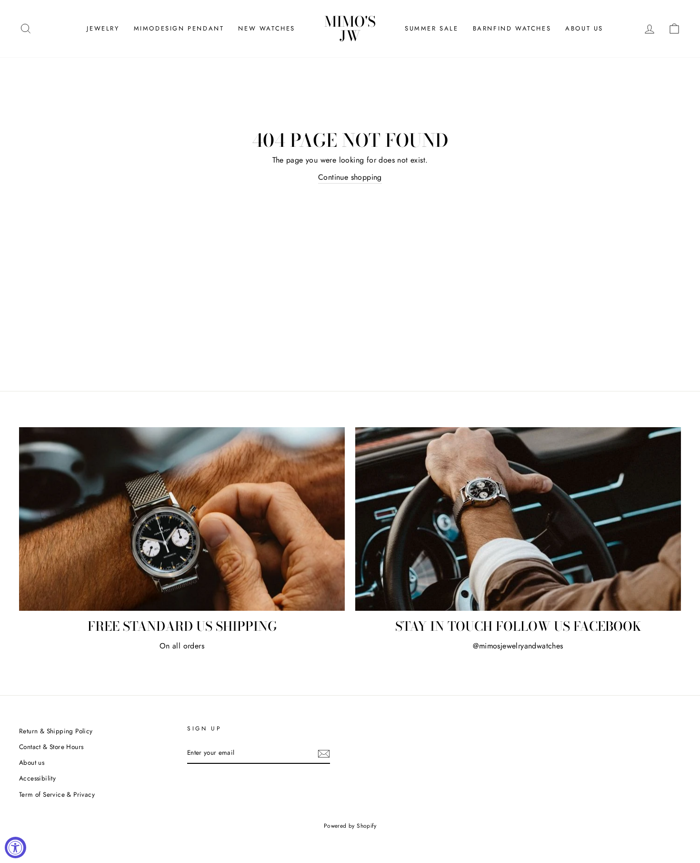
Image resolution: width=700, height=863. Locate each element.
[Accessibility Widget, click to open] (15, 847)
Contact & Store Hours (51, 746)
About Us (584, 28)
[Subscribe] (324, 753)
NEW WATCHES (266, 28)
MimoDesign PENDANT (179, 28)
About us (31, 762)
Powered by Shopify (350, 826)
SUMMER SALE (432, 28)
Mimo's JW (350, 28)
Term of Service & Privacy (57, 794)
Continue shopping (350, 177)
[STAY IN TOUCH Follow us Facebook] (518, 519)
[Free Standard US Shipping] (182, 519)
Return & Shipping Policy (56, 731)
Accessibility (37, 778)
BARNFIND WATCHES (512, 28)
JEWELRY (103, 28)
